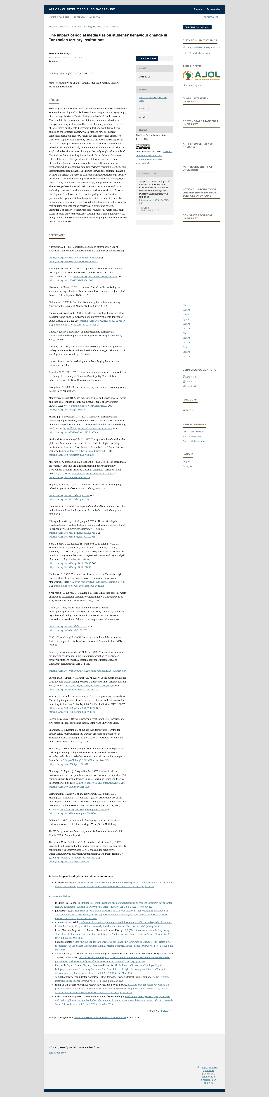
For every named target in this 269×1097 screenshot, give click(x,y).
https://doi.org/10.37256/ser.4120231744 (92, 473)
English (155, 976)
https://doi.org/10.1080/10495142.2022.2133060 (88, 428)
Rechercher (210, 17)
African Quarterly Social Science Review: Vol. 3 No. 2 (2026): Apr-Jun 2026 (115, 886)
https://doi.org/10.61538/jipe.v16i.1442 (85, 760)
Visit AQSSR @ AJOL (193, 85)
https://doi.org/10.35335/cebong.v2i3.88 (69, 495)
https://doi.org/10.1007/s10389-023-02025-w (102, 320)
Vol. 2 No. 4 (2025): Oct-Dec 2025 (90, 26)
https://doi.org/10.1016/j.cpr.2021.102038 (70, 563)
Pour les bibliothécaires (194, 441)
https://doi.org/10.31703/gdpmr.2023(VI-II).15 (72, 707)
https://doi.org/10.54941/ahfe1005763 (68, 626)
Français (187, 466)
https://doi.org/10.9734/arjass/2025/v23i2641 (85, 450)
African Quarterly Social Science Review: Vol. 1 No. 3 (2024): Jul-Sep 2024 (121, 926)
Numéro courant (59, 17)
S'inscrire (198, 9)
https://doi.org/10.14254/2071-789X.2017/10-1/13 (89, 685)
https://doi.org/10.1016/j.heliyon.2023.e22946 (72, 532)
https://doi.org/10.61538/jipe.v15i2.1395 (99, 782)
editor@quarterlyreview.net (197, 53)
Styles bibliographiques (150, 209)
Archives (79, 17)
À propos (94, 17)
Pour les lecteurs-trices (194, 431)
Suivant (166, 1011)
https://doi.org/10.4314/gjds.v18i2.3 (89, 405)
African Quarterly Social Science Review (82, 9)
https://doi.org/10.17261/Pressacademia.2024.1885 (100, 581)
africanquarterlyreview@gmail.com (201, 47)
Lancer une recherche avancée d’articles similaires (100, 1017)
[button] (186, 305)
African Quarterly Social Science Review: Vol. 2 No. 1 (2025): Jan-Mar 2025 (93, 973)
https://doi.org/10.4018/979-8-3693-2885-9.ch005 (73, 257)
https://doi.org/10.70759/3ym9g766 (67, 670)
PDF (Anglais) (148, 58)
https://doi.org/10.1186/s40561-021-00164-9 (95, 276)
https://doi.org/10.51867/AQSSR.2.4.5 (73, 73)
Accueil (53, 26)
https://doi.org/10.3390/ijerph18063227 (75, 857)
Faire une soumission (197, 27)
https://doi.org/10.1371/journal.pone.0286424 (83, 809)
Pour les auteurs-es (192, 436)
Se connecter (213, 9)
